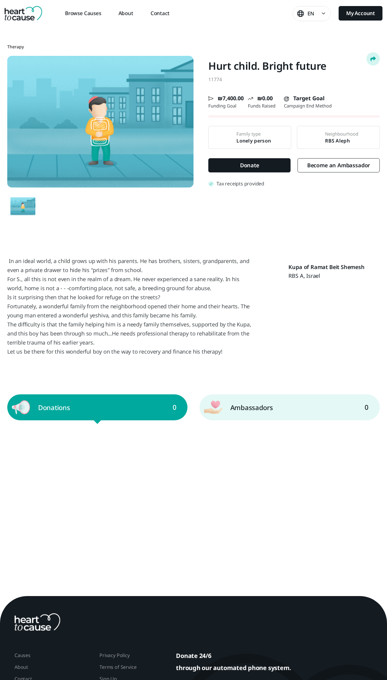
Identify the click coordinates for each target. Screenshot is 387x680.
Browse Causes (83, 13)
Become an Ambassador (338, 165)
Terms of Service (117, 667)
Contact (160, 13)
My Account (360, 13)
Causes (23, 655)
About (126, 13)
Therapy (15, 47)
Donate (249, 165)
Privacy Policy (114, 655)
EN (310, 13)
